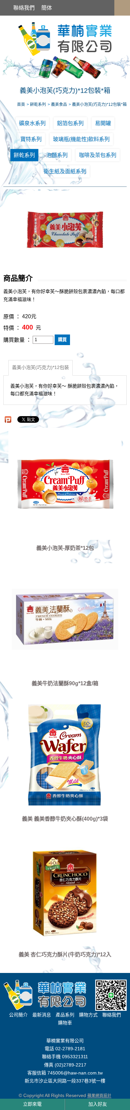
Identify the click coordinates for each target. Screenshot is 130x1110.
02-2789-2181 (70, 1048)
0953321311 (75, 1057)
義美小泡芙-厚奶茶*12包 (65, 548)
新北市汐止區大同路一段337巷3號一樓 (65, 1081)
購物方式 (88, 1014)
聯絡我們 (24, 8)
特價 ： (12, 328)
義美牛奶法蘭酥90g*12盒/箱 (65, 683)
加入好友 (97, 1104)
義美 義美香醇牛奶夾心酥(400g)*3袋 (65, 819)
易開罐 (103, 123)
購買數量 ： (17, 339)
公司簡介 (18, 1014)
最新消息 (41, 1014)
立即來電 (32, 1104)
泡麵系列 (57, 155)
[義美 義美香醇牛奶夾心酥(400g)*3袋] (65, 754)
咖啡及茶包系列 (97, 155)
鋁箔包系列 (70, 123)
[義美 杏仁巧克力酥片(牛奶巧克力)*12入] (65, 890)
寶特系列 (31, 139)
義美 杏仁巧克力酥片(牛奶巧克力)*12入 (65, 954)
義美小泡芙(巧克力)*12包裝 (40, 367)
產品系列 (65, 1014)
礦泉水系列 (32, 123)
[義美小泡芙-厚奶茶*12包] (65, 484)
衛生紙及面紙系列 (65, 171)
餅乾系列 (24, 155)
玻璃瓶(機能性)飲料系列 (81, 139)
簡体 (46, 8)
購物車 (65, 1022)
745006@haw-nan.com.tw (75, 1072)
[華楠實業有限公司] (65, 38)
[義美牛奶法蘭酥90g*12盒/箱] (65, 619)
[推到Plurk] (8, 419)
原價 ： (12, 317)
